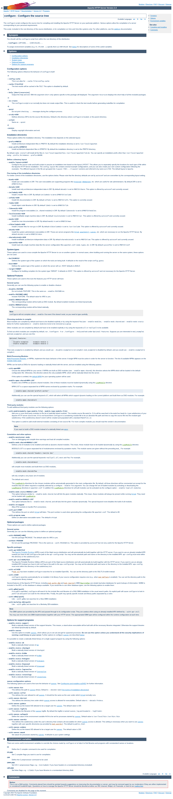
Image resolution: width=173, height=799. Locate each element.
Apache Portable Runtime (24, 552)
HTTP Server (15, 11)
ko (141, 19)
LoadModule (100, 383)
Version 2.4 (37, 11)
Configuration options (20, 56)
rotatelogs (41, 677)
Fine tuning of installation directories (74, 690)
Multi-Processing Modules (16, 359)
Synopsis (153, 16)
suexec (93, 232)
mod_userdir (57, 724)
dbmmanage (86, 182)
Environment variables (158, 21)
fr (138, 19)
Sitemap (168, 4)
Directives (149, 4)
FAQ (155, 4)
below (74, 47)
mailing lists (139, 786)
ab (38, 645)
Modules (142, 4)
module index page (14, 361)
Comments (154, 30)
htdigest (40, 661)
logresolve (41, 672)
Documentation (26, 11)
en (134, 19)
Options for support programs (23, 64)
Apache (6, 11)
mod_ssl (16, 572)
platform (117, 29)
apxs (66, 429)
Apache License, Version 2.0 (26, 795)
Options (153, 18)
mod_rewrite (69, 583)
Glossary (161, 4)
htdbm (39, 656)
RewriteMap (85, 583)
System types (17, 60)
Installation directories (20, 58)
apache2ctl (84, 232)
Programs (46, 11)
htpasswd (77, 182)
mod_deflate (103, 577)
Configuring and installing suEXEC (73, 683)
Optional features (18, 62)
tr (145, 19)
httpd (76, 232)
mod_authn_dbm (54, 583)
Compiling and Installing (158, 27)
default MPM (37, 376)
